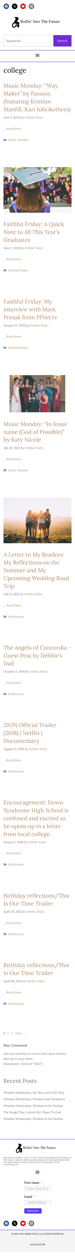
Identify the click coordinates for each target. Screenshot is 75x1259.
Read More (13, 129)
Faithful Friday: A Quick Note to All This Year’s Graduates (33, 231)
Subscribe (33, 1210)
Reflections (16, 617)
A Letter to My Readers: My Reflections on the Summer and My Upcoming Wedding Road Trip (36, 570)
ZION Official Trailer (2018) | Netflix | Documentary (30, 732)
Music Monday (18, 140)
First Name (31, 1183)
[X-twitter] (14, 6)
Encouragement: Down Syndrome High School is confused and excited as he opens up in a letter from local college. (36, 818)
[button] (37, 55)
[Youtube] (23, 6)
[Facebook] (6, 6)
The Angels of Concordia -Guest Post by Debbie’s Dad (37, 655)
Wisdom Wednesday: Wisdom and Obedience (34, 1099)
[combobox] (27, 41)
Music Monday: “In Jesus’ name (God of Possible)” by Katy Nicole (35, 431)
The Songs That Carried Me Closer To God (32, 1112)
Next (20, 1033)
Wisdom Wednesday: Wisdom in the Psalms (33, 1106)
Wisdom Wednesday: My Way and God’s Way (33, 1093)
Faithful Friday (18, 270)
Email (28, 1197)
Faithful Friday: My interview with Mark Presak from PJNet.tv (30, 309)
